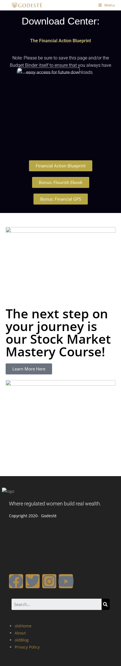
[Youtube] (66, 581)
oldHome (23, 626)
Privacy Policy (27, 647)
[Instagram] (49, 581)
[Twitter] (33, 581)
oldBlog (22, 640)
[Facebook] (16, 581)
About (20, 633)
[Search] (106, 604)
